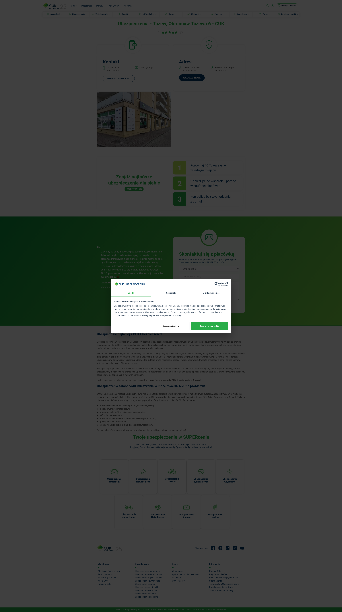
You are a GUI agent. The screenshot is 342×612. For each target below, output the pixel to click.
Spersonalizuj (169, 326)
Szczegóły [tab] (171, 293)
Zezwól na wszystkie (209, 326)
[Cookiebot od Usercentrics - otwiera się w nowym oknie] (216, 284)
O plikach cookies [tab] (211, 293)
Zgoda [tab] (131, 293)
